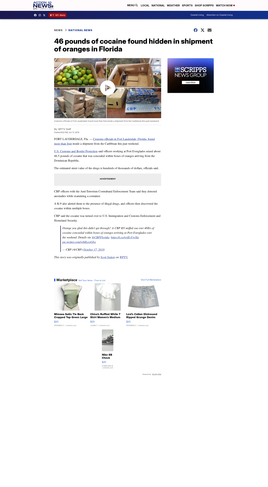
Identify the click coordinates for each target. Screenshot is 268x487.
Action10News (45, 15)
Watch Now (224, 5)
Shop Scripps (204, 5)
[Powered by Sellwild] (156, 374)
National (158, 5)
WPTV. (124, 257)
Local (145, 5)
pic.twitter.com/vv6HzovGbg (79, 242)
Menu (131, 5)
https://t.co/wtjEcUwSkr (125, 237)
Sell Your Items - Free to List (91, 280)
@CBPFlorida (100, 237)
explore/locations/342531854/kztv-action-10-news (40, 15)
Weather (173, 5)
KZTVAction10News (36, 15)
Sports (187, 5)
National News (80, 30)
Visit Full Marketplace (151, 280)
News (58, 30)
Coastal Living (197, 15)
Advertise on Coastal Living (220, 15)
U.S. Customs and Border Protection (76, 151)
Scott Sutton (107, 257)
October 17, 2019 (94, 249)
